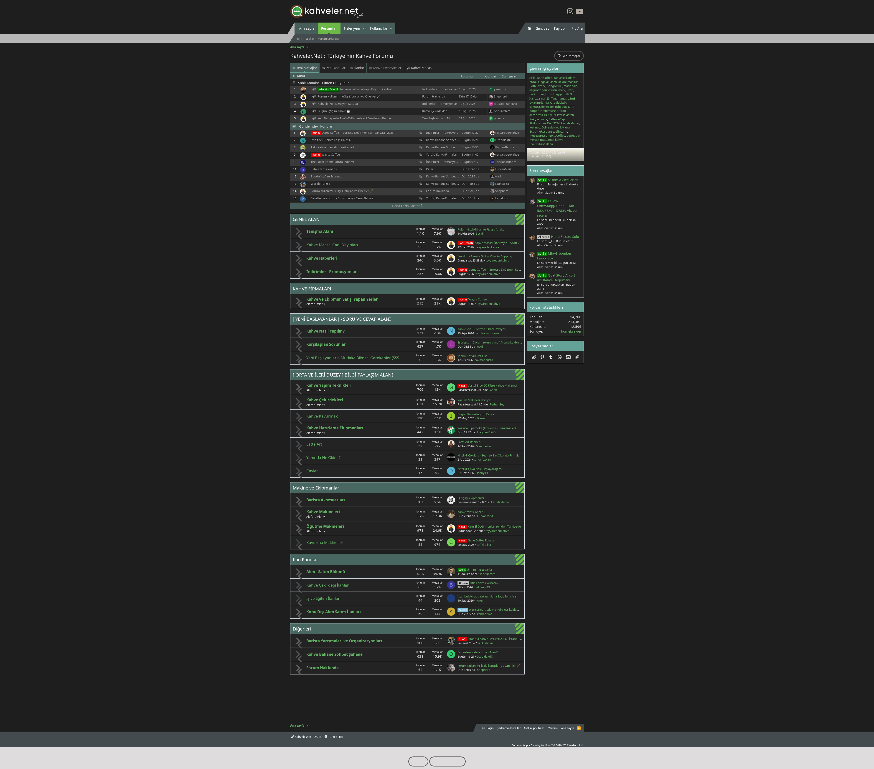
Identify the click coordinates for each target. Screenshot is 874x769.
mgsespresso (538, 135)
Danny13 (482, 473)
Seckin (480, 233)
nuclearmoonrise (487, 333)
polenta (499, 118)
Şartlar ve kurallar (509, 728)
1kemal (481, 418)
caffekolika (483, 545)
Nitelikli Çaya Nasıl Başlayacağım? (480, 469)
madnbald (570, 86)
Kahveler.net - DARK (307, 737)
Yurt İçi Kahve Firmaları (441, 154)
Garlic (493, 390)
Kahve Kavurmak (322, 416)
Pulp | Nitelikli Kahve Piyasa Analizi (480, 229)
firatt (562, 111)
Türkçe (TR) (335, 737)
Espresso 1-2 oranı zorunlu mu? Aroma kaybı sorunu (492, 342)
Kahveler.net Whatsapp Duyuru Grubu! (365, 89)
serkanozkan (482, 459)
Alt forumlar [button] (314, 304)
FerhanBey (497, 404)
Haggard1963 (486, 432)
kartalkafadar (500, 502)
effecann (561, 131)
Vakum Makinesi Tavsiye (473, 400)
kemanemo (485, 614)
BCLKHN (550, 115)
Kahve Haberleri (321, 258)
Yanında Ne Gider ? (323, 457)
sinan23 (544, 98)
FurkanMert (503, 169)
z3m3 (571, 98)
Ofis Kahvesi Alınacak (478, 583)
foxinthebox (558, 107)
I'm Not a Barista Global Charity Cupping (484, 256)
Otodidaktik (503, 140)
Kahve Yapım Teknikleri (328, 385)
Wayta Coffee (331, 154)
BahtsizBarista (504, 147)
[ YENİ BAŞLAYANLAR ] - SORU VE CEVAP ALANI (342, 319)
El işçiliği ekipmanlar (470, 498)
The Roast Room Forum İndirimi (332, 162)
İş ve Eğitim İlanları (323, 598)
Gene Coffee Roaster (477, 540)
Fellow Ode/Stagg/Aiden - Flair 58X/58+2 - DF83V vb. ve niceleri (557, 208)
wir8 (498, 176)
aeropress (536, 115)
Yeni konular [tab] (335, 67)
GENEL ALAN (306, 219)
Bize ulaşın (487, 728)
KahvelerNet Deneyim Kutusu (338, 104)
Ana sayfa (306, 28)
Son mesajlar (541, 170)
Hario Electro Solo (558, 236)
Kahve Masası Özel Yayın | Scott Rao (491, 243)
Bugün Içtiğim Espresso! (327, 176)
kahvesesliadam (564, 78)
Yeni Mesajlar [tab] (306, 67)
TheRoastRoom (505, 162)
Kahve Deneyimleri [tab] (387, 67)
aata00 (570, 115)
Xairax (533, 98)
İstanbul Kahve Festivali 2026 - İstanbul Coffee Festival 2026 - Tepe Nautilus (513, 639)
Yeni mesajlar (305, 38)
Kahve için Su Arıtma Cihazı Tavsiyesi (481, 329)
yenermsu (501, 89)
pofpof (534, 111)
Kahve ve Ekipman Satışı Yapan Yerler (342, 299)
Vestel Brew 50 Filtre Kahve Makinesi (488, 385)
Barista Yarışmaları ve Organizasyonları (344, 640)
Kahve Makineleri (323, 511)
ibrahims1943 (549, 111)
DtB (544, 127)
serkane (541, 119)
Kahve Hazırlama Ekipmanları (334, 428)
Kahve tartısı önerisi (324, 169)
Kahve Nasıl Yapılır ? (325, 331)
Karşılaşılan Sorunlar (326, 344)
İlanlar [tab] (358, 67)
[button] (363, 28)
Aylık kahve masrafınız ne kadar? (332, 147)
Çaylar (312, 470)
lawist (561, 115)
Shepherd (500, 96)
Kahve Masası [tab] (421, 67)
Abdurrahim (502, 111)
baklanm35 (482, 587)
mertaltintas (537, 140)
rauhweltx (502, 184)
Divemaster (483, 446)
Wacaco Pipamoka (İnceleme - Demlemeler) (486, 428)
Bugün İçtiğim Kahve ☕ (334, 111)
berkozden (536, 94)
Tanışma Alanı (319, 231)
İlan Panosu (305, 559)
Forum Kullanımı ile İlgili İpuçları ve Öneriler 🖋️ (349, 96)
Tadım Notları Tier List (472, 356)
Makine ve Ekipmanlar (316, 488)
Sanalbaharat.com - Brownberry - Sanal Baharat (343, 198)
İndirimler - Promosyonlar (439, 89)
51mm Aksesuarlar (475, 569)
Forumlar (329, 28)
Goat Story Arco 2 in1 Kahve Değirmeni (556, 277)
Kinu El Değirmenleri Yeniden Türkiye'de (490, 526)
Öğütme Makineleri (325, 526)
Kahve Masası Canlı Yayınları (332, 244)
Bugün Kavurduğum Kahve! (476, 414)
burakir (534, 82)
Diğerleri (302, 629)
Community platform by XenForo (548, 745)
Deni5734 (553, 123)
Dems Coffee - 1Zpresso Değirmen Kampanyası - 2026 (358, 133)
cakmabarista (484, 360)
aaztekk (555, 82)
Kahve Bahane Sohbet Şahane (446, 140)
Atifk (532, 78)
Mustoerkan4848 (505, 104)
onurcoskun (570, 82)
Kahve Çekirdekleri (434, 111)
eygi (480, 346)
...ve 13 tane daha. (541, 144)
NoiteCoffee (557, 135)
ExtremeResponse (541, 131)
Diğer (429, 169)
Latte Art (314, 444)
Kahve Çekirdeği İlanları (328, 585)
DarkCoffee (544, 78)
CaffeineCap (557, 119)
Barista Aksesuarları (325, 499)
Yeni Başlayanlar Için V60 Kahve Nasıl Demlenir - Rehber (355, 118)
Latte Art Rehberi (468, 442)
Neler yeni (352, 28)
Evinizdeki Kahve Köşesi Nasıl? (331, 140)
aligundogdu (538, 90)
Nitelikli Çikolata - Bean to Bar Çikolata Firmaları (489, 455)
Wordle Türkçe (320, 184)
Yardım (553, 728)
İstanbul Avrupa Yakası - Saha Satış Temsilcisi (487, 596)
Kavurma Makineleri (324, 542)
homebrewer (571, 331)
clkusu (552, 90)
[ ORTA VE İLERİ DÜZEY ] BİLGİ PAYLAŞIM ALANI (343, 375)
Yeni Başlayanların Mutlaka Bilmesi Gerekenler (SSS (456, 118)
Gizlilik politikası (534, 728)
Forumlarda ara (328, 38)
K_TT (571, 107)
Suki (532, 119)
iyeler (479, 600)
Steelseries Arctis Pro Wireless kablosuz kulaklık (495, 610)
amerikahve (555, 140)
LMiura (565, 127)
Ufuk (548, 94)
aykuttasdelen (539, 107)
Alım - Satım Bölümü (325, 571)
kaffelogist (502, 198)
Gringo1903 (554, 86)
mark (561, 90)
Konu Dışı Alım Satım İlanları (333, 611)
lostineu (487, 643)
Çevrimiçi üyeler (544, 68)
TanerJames (487, 574)
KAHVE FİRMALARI (312, 289)
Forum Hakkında (433, 96)
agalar (545, 82)
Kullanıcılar (378, 28)
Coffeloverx (537, 86)
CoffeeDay (574, 135)
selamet (553, 127)
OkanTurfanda (539, 102)
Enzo (570, 90)
